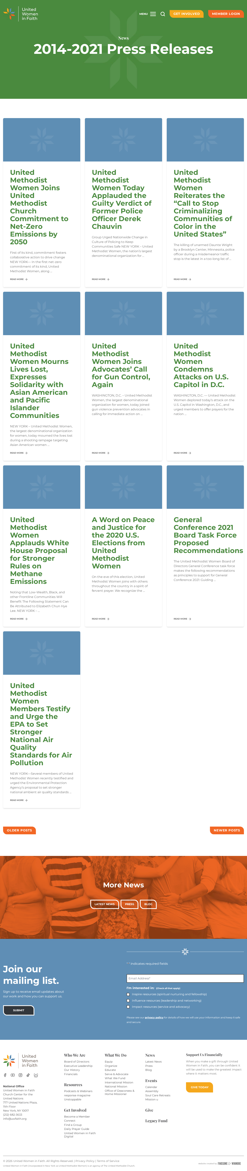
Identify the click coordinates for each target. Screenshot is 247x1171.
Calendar (151, 1087)
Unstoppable (72, 1099)
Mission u (151, 1099)
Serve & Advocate (116, 1074)
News (150, 1055)
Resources (73, 1084)
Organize (111, 1066)
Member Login (226, 14)
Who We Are (74, 1055)
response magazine (77, 1095)
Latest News (105, 904)
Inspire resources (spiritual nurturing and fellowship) (169, 994)
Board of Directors (76, 1061)
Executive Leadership (78, 1066)
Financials (71, 1074)
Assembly (151, 1091)
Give (149, 1110)
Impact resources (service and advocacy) (161, 1007)
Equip (109, 1061)
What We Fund (115, 1078)
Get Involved (186, 14)
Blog (148, 904)
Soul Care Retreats (157, 1095)
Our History (72, 1070)
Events (151, 1080)
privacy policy (154, 1017)
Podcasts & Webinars (78, 1091)
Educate (110, 1070)
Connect (69, 1120)
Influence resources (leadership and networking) (166, 1000)
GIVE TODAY (199, 1087)
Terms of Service (108, 1161)
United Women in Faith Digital (80, 1134)
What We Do (115, 1055)
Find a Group (73, 1125)
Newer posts (227, 830)
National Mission (116, 1086)
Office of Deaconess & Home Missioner (119, 1092)
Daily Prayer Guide (76, 1129)
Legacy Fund (156, 1120)
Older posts (19, 830)
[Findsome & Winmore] (219, 1163)
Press (129, 904)
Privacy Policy (85, 1161)
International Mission (119, 1082)
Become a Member (77, 1116)
